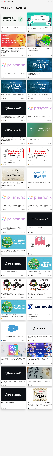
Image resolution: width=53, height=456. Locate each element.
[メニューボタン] (2, 1)
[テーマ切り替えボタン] (51, 1)
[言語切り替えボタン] (48, 1)
